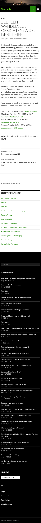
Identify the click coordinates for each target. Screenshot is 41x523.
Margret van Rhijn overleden (11, 303)
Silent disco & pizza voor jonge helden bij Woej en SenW (18, 162)
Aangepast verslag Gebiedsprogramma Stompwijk (18, 335)
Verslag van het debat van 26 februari (14, 461)
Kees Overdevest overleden (10, 341)
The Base (4, 207)
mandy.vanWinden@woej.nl (12, 117)
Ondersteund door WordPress (10, 520)
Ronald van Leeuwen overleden (12, 378)
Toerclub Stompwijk (8, 240)
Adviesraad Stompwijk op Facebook (13, 455)
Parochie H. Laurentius (9, 223)
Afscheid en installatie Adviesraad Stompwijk (17, 391)
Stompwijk (6, 9)
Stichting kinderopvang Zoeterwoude (14, 227)
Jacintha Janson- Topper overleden (13, 384)
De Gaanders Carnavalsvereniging (13, 211)
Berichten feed (6, 496)
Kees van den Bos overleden (11, 285)
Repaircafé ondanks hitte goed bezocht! (15, 310)
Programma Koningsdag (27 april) (13, 397)
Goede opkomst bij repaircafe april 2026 (15, 359)
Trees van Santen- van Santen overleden (15, 442)
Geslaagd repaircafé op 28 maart (12, 403)
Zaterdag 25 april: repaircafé (11, 372)
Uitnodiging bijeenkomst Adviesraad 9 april (16, 422)
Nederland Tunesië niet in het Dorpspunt (15, 316)
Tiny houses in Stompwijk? (10, 152)
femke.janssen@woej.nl (10, 122)
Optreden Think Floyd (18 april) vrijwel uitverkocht (19, 409)
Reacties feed (5, 500)
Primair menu (38, 9)
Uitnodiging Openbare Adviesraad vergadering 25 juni (20, 328)
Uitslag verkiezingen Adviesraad (12, 428)
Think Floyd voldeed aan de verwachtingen (16, 366)
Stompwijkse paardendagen (10, 231)
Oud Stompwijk (6, 219)
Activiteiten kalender (8, 198)
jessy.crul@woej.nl (32, 111)
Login (3, 492)
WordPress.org (6, 504)
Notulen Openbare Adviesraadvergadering (16, 297)
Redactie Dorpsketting (18, 39)
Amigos (3, 202)
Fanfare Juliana (6, 215)
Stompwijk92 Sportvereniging (11, 236)
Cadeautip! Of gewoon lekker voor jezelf (15, 353)
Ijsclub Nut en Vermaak (9, 244)
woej (3, 18)
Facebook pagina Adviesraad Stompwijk (15, 347)
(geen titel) (5, 291)
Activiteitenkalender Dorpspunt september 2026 (18, 279)
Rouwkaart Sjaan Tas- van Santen (12, 449)
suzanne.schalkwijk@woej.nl (12, 128)
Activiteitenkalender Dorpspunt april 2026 (16, 415)
